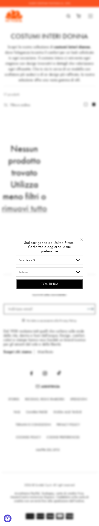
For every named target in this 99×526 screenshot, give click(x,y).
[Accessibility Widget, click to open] (8, 518)
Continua (49, 283)
